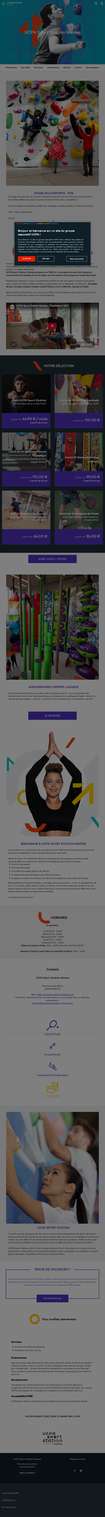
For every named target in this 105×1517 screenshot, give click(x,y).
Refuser (45, 259)
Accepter (27, 259)
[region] (52, 244)
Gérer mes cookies (77, 259)
